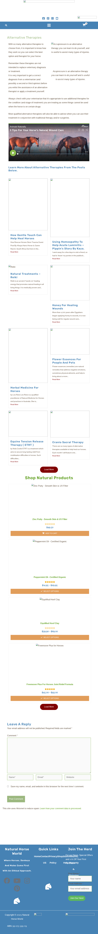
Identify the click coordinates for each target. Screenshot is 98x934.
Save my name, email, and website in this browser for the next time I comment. (47, 787)
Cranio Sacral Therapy (68, 442)
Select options (51, 591)
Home (37, 856)
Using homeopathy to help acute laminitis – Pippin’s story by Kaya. (68, 245)
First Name (74, 874)
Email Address (75, 884)
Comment (12, 736)
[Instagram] (52, 18)
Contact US (44, 859)
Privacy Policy (53, 859)
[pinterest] (48, 18)
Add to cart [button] (51, 533)
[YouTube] (57, 18)
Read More (14, 252)
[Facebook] (43, 18)
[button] (6, 26)
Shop (60, 856)
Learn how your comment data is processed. (60, 809)
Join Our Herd (76, 898)
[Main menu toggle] (49, 25)
